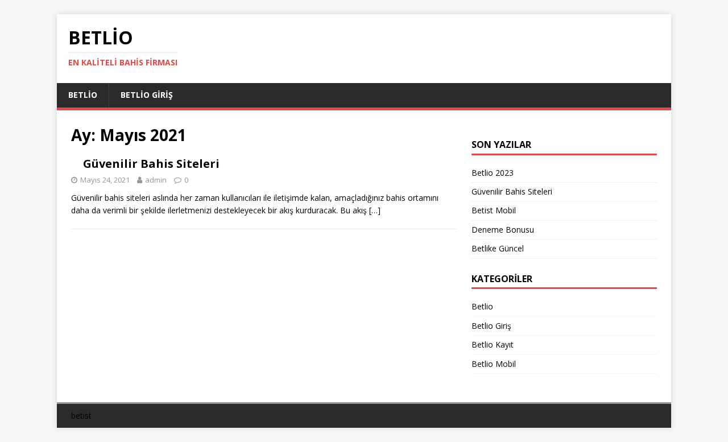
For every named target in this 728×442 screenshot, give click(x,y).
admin (156, 180)
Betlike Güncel (497, 248)
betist (81, 415)
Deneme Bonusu (502, 229)
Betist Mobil (493, 210)
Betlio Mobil (493, 363)
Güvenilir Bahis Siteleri (151, 163)
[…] (374, 210)
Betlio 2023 (492, 172)
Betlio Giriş (147, 94)
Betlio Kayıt (492, 344)
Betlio (82, 94)
